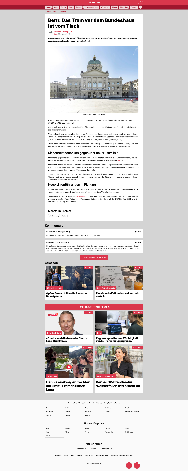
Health (48, 428)
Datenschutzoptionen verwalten (122, 455)
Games (107, 411)
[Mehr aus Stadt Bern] (94, 307)
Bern (55, 34)
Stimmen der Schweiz (132, 411)
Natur (119, 160)
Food (47, 432)
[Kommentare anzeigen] (137, 465)
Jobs (72, 455)
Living (67, 428)
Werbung (58, 455)
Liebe (87, 428)
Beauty (48, 435)
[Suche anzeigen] (138, 2)
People (127, 408)
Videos (67, 411)
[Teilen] (129, 465)
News (55, 11)
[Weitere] (140, 7)
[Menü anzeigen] (141, 2)
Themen (68, 415)
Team (66, 455)
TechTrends (129, 432)
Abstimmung (80, 196)
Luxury (107, 428)
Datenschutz (89, 455)
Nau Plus (88, 411)
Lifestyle (48, 415)
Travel (87, 432)
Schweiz (63, 11)
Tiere (67, 432)
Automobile (109, 432)
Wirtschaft (49, 411)
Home (48, 11)
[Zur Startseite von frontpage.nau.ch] (94, 2)
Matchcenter (109, 408)
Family (127, 428)
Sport (87, 408)
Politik (67, 408)
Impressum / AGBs (102, 455)
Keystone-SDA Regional (63, 32)
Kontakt (79, 455)
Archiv (87, 415)
